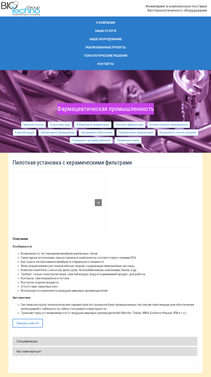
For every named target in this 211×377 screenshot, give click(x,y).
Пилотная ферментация (129, 124)
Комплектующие (24, 132)
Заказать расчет (27, 323)
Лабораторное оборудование (58, 132)
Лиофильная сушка (128, 140)
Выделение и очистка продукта (178, 132)
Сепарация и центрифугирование (91, 140)
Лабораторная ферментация (92, 124)
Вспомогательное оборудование (169, 124)
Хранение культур (33, 124)
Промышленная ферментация (136, 132)
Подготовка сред (60, 124)
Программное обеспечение (96, 132)
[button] (98, 202)
